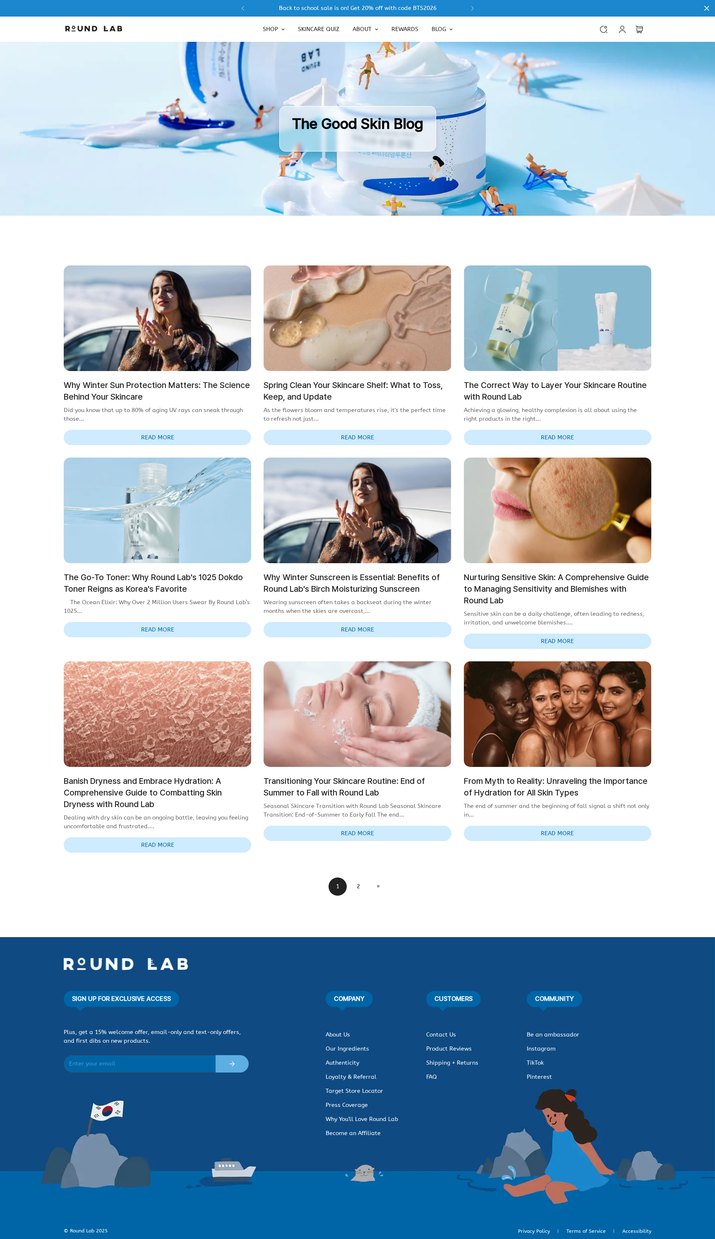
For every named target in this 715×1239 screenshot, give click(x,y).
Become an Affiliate (353, 1133)
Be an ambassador (553, 1034)
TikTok (535, 1062)
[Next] (472, 8)
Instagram (541, 1048)
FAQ (431, 1076)
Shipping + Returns (452, 1062)
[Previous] (242, 8)
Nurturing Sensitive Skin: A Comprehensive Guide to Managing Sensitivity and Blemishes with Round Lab (556, 588)
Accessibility (636, 1231)
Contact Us (441, 1034)
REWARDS (404, 29)
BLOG (439, 29)
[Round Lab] (94, 29)
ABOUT (362, 29)
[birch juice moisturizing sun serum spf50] (357, 8)
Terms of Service (586, 1231)
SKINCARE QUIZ (318, 29)
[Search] (604, 29)
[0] (639, 29)
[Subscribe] (232, 1064)
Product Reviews (449, 1048)
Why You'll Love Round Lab (362, 1119)
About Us (338, 1034)
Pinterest (539, 1076)
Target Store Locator (354, 1090)
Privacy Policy (534, 1231)
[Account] (622, 29)
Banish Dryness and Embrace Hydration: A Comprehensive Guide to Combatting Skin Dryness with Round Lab (143, 792)
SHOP (270, 29)
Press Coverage (347, 1105)
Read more (157, 437)
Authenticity (342, 1062)
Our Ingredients (347, 1048)
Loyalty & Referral (351, 1076)
